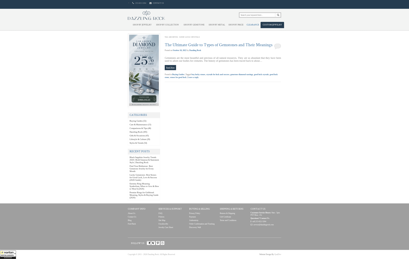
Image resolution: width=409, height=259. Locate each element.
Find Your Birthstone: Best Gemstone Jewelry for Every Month (142, 168)
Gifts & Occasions (137, 135)
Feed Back (132, 224)
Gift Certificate (225, 217)
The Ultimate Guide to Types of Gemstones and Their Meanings (218, 45)
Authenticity (193, 220)
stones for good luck (178, 77)
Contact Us (132, 217)
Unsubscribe (163, 224)
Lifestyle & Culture (138, 139)
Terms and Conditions (228, 220)
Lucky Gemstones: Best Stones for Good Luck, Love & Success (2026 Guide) (143, 177)
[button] (8, 254)
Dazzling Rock (195, 50)
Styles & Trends (136, 143)
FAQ (160, 213)
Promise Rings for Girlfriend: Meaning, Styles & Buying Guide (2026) (144, 195)
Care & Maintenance (138, 124)
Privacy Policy (194, 213)
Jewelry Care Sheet (165, 227)
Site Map (161, 220)
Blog (129, 220)
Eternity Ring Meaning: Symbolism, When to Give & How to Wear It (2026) (144, 186)
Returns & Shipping (227, 213)
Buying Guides (178, 74)
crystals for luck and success (217, 74)
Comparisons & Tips (138, 128)
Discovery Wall (195, 227)
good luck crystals (261, 74)
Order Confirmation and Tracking (202, 224)
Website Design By (266, 254)
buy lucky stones (198, 74)
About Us (131, 213)
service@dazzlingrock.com (263, 225)
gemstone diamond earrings (241, 74)
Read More (170, 67)
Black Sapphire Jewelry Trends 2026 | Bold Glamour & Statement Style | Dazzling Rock (144, 160)
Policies (161, 217)
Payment (192, 217)
